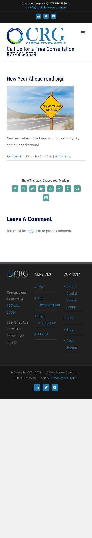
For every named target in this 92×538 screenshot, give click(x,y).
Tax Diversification (46, 301)
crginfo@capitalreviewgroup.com (46, 7)
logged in (34, 230)
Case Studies (71, 343)
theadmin (16, 156)
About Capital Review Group (71, 296)
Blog (69, 329)
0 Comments (63, 156)
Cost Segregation (46, 319)
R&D (41, 286)
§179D (43, 334)
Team (70, 318)
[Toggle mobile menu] (83, 32)
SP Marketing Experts (63, 378)
